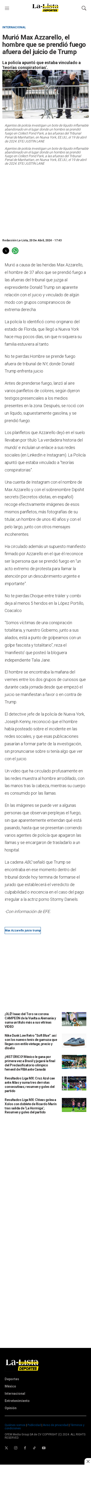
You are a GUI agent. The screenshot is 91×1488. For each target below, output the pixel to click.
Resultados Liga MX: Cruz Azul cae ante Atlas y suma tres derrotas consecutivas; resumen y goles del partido (30, 1084)
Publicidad (35, 1425)
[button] (5, 250)
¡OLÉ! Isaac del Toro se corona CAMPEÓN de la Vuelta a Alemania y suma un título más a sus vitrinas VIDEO (30, 1020)
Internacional (14, 27)
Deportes (12, 1379)
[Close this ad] (87, 1461)
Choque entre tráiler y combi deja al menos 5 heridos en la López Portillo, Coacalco (44, 603)
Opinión (11, 1408)
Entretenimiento (17, 1401)
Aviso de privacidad (55, 1425)
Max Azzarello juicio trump (23, 930)
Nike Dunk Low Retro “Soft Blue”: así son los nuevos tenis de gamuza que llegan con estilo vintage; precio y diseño (31, 1042)
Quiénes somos (15, 1425)
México (10, 1386)
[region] (41, 201)
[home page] (46, 10)
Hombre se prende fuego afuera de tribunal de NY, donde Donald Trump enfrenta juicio (40, 364)
